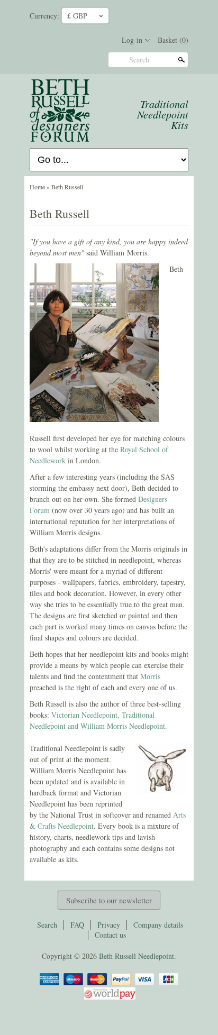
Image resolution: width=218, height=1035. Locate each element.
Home (37, 186)
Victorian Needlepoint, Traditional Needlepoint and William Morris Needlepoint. (98, 720)
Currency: (44, 16)
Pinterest (156, 14)
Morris (150, 676)
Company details (158, 925)
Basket (173, 40)
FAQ (77, 925)
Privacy (108, 925)
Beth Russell (67, 186)
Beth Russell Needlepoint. (137, 956)
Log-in (132, 40)
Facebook (138, 14)
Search (139, 59)
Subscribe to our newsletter (109, 900)
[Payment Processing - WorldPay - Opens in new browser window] (109, 998)
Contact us (110, 935)
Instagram (174, 14)
